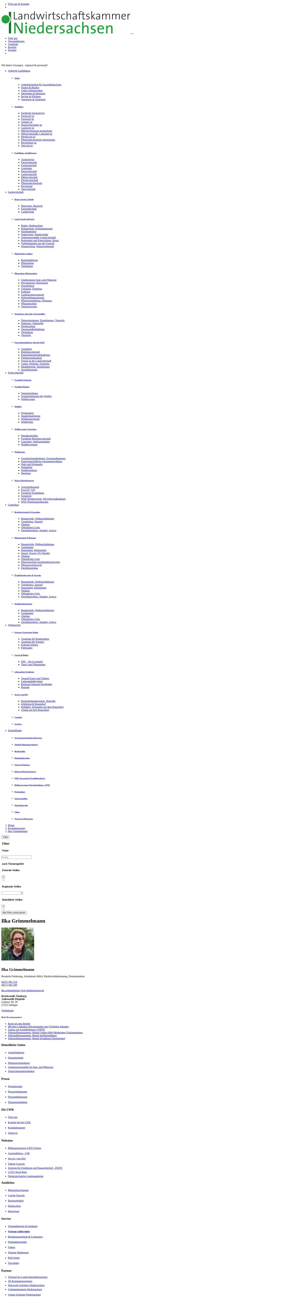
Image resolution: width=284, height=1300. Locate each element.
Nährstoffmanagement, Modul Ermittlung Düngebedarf (36, 1038)
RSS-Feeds (14, 1257)
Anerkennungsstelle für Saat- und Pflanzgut (30, 1067)
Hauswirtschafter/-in (31, 125)
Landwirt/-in (27, 128)
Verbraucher (14, 625)
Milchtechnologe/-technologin (36, 130)
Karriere (12, 47)
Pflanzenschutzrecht (31, 565)
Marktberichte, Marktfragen (35, 366)
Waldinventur (28, 399)
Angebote (13, 44)
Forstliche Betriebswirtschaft (36, 438)
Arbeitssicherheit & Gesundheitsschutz (41, 84)
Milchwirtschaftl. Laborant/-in (36, 133)
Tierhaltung (27, 266)
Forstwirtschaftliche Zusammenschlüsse (41, 461)
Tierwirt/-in (27, 145)
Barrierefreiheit (16, 1200)
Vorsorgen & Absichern (33, 99)
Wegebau (26, 473)
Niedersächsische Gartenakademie (25, 1176)
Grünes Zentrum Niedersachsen (24, 1294)
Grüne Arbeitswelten (32, 90)
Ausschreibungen (30, 487)
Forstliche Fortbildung (32, 493)
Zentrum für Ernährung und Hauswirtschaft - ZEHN (35, 1168)
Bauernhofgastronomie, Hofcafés (38, 701)
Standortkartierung (30, 416)
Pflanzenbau (27, 263)
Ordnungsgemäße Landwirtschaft (38, 237)
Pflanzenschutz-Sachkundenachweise (40, 562)
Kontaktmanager (16, 828)
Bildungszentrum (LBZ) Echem (24, 1148)
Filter (5, 837)
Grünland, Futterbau (31, 288)
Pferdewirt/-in (28, 136)
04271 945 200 (9, 984)
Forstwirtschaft (28, 165)
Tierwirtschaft (28, 189)
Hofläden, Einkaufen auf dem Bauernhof (42, 707)
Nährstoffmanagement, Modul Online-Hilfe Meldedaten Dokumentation (45, 1032)
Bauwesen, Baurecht (32, 205)
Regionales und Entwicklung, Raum (40, 240)
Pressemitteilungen (17, 1097)
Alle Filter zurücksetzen (14, 912)
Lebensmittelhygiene (32, 681)
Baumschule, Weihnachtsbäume (37, 518)
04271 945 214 (9, 982)
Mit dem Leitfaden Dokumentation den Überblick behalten (38, 1026)
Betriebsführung (29, 260)
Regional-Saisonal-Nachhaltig (36, 684)
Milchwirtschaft (29, 177)
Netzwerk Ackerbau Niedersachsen (26, 1285)
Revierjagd (26, 186)
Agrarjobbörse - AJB (19, 1153)
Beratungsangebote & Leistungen (25, 1236)
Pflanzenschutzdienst (19, 1063)
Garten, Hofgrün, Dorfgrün (35, 363)
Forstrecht (26, 496)
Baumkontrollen (29, 435)
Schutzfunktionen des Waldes (36, 396)
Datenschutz (14, 1206)
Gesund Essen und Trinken (35, 678)
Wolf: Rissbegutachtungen (34, 501)
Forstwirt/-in (27, 119)
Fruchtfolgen (27, 285)
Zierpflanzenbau (29, 568)
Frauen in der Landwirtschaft (36, 360)
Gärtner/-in (26, 122)
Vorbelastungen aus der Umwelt (37, 243)
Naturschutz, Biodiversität (34, 234)
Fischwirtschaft (29, 162)
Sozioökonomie (29, 369)
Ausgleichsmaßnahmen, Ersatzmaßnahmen (43, 458)
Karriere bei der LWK (19, 1122)
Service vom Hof (17, 1158)
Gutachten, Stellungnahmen (35, 441)
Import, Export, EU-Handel (35, 553)
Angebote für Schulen (32, 641)
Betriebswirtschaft (30, 352)
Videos (11, 1247)
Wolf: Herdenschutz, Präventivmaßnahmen (43, 498)
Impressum (13, 1211)
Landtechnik (27, 211)
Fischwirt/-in (27, 116)
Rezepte (25, 687)
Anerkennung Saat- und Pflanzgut (38, 280)
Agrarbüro (26, 349)
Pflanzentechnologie (31, 183)
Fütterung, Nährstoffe (32, 323)
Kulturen (25, 291)
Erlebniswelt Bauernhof (33, 704)
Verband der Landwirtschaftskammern (27, 1277)
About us (12, 1133)
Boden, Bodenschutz (32, 225)
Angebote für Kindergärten (35, 638)
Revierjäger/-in (28, 142)
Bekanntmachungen (18, 1190)
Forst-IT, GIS (28, 490)
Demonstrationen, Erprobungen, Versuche (43, 320)
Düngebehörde (15, 1057)
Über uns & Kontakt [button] (18, 4)
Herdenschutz (28, 326)
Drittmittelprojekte (17, 1242)
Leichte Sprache (16, 1195)
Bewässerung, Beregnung (34, 282)
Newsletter (13, 1263)
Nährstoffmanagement (32, 297)
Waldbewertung (29, 444)
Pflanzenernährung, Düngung (36, 300)
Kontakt (12, 50)
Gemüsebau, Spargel (32, 521)
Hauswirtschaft (29, 171)
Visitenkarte (7, 1010)
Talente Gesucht (16, 1163)
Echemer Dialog (29, 644)
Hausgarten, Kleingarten (33, 550)
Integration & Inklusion (33, 93)
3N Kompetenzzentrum (20, 1281)
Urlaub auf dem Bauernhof (35, 710)
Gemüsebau (27, 547)
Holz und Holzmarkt (31, 464)
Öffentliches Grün (30, 527)
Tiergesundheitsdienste (33, 329)
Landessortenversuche (32, 294)
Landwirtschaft (29, 174)
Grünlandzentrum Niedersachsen (25, 1289)
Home (11, 825)
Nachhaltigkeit (28, 231)
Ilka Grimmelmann (17, 831)
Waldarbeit (26, 467)
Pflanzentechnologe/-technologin (38, 139)
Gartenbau (26, 168)
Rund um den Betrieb (19, 1023)
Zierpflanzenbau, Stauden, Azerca (38, 530)
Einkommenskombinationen (35, 355)
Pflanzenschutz (29, 303)
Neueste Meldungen (18, 1252)
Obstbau (25, 524)
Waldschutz (27, 422)
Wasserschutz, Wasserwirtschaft (37, 246)
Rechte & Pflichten (31, 96)
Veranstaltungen (16, 41)
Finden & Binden (30, 87)
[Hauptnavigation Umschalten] (132, 33)
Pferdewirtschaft (29, 180)
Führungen (26, 647)
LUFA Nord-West (17, 1172)
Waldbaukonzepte (30, 419)
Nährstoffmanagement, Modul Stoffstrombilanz (32, 1035)
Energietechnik (29, 208)
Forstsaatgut (27, 413)
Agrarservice (27, 159)
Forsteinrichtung (29, 393)
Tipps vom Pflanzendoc (33, 664)
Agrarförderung (16, 1052)
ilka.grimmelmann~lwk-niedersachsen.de (22, 990)
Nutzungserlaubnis (17, 1102)
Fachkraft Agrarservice (33, 113)
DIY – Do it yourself (32, 661)
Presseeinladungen (17, 1091)
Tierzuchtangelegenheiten (21, 1071)
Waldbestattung (29, 470)
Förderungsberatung (31, 358)
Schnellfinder (15, 730)
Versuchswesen (29, 306)
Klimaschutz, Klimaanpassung (37, 228)
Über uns (12, 38)
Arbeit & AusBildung (19, 70)
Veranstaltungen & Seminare (22, 1226)
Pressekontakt (15, 1086)
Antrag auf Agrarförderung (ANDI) (26, 1029)
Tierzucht (26, 335)
